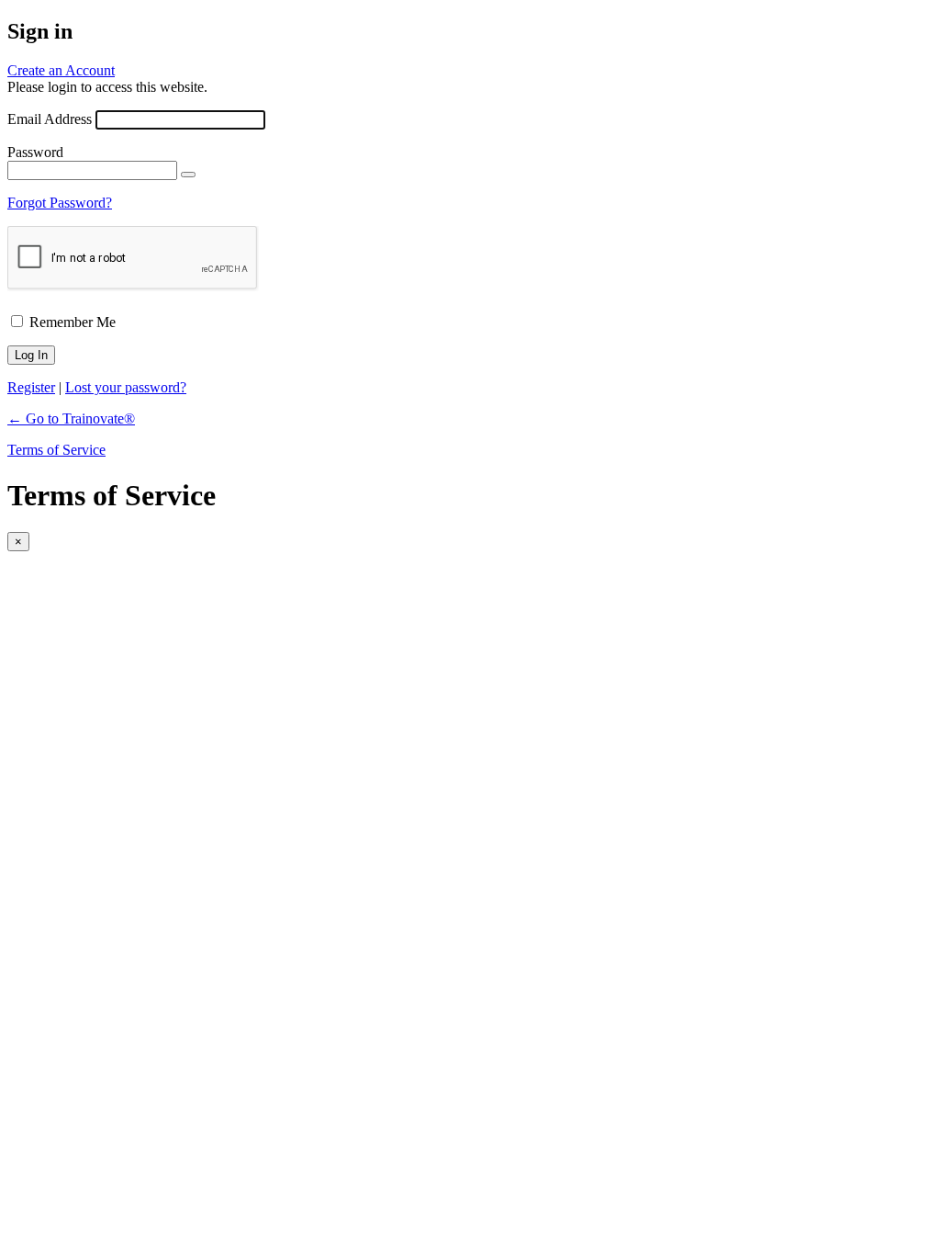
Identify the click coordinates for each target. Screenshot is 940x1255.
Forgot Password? (59, 202)
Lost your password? (125, 387)
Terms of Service (56, 450)
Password (35, 152)
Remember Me (72, 322)
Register (31, 387)
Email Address (49, 119)
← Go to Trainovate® (71, 418)
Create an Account (61, 70)
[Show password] (188, 174)
